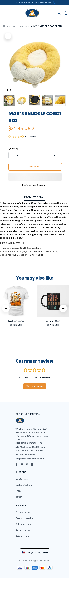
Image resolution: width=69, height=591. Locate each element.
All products (20, 26)
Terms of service (24, 518)
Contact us (21, 478)
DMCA (18, 497)
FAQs (18, 491)
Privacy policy (22, 512)
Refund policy (22, 536)
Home (6, 26)
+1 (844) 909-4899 (25, 454)
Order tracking (23, 484)
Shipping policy (24, 524)
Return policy (22, 530)
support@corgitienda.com (29, 458)
